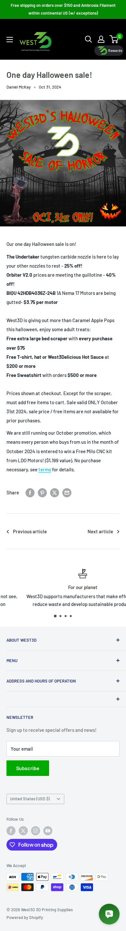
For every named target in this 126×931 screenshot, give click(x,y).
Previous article (30, 531)
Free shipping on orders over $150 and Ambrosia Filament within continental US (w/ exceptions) (63, 9)
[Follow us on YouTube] (47, 830)
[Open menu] (9, 39)
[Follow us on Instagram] (35, 830)
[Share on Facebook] (30, 492)
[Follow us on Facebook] (11, 830)
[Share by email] (66, 492)
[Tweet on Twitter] (54, 492)
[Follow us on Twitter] (23, 830)
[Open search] (88, 39)
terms (44, 469)
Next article (100, 531)
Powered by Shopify (24, 917)
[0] (114, 39)
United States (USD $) (30, 798)
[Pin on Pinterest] (42, 492)
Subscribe (27, 768)
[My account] (101, 39)
